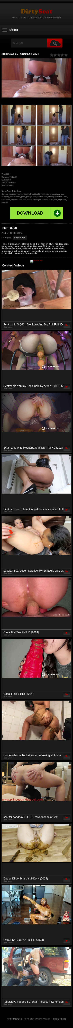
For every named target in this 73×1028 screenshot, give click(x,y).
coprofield (7, 253)
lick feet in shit (44, 243)
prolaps (60, 246)
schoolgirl (38, 251)
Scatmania (31, 253)
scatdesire (58, 248)
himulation (14, 243)
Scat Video (19, 237)
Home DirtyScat (14, 1019)
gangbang (7, 246)
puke (51, 246)
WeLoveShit (40, 246)
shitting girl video (32, 248)
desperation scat (11, 248)
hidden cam (61, 243)
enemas (19, 253)
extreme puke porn (56, 251)
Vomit (47, 248)
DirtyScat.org (59, 1019)
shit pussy (24, 251)
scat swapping (23, 246)
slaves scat (28, 243)
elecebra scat (9, 251)
